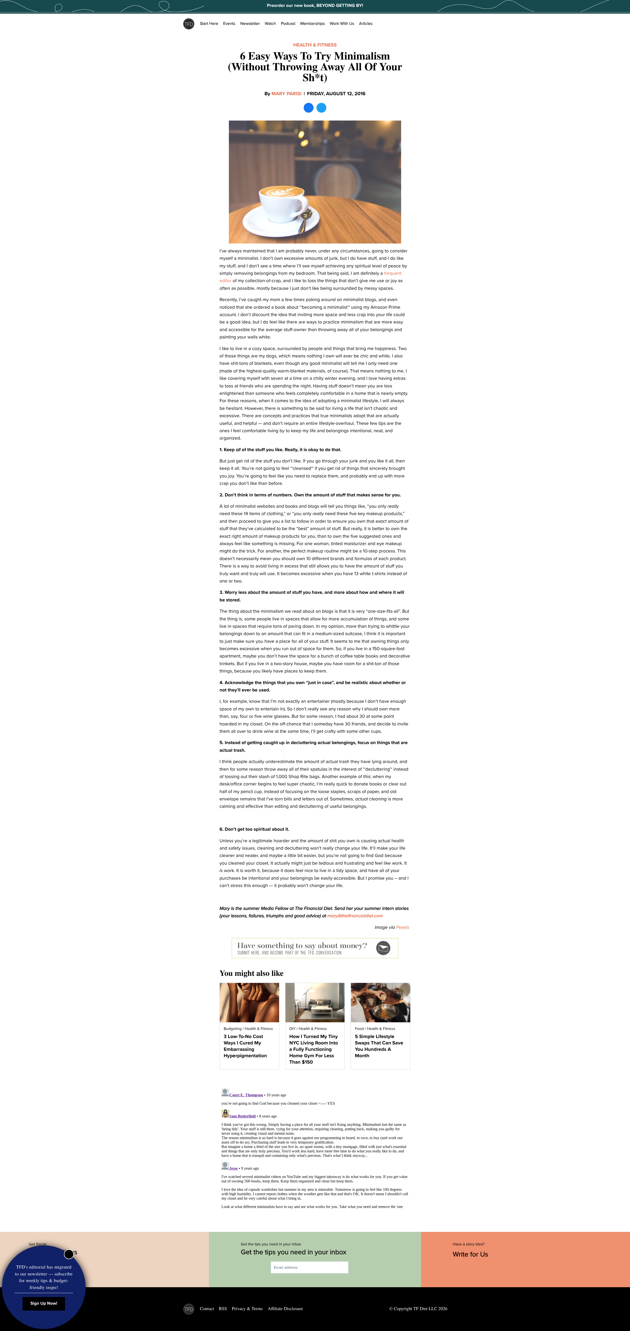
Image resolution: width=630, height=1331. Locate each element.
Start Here (209, 23)
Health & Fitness (315, 45)
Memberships (312, 23)
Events (229, 23)
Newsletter (250, 23)
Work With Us (342, 23)
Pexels (403, 927)
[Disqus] (315, 1147)
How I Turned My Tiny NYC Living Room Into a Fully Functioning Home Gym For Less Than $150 (313, 1049)
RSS (223, 1309)
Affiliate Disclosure (285, 1309)
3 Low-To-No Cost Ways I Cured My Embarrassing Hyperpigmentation (245, 1046)
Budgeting (233, 1028)
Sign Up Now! (44, 1303)
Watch (270, 23)
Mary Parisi (286, 94)
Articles (366, 23)
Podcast (288, 23)
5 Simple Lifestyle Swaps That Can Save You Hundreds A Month (379, 1046)
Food (359, 1028)
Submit (355, 1267)
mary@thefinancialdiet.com (355, 916)
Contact (207, 1309)
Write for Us (471, 1254)
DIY (292, 1028)
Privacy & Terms (247, 1309)
